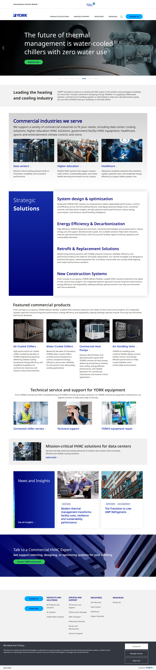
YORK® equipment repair (116, 428)
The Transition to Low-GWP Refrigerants (118, 510)
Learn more (51, 457)
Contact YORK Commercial (29, 561)
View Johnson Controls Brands (25, 4)
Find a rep (33, 608)
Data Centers (96, 607)
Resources (113, 16)
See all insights (25, 522)
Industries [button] (99, 16)
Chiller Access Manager (78, 612)
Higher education (68, 166)
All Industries (96, 602)
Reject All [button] (136, 660)
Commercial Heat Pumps (90, 348)
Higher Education (97, 616)
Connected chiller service (28, 428)
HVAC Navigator (75, 617)
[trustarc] (149, 667)
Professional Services (77, 621)
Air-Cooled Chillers (24, 346)
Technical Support (76, 633)
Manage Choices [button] (136, 653)
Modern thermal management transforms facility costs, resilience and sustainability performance (76, 515)
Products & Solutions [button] (59, 16)
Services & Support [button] (81, 16)
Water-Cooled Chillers (59, 346)
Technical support (68, 428)
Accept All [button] (137, 646)
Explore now (33, 58)
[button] (4, 48)
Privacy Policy (7, 667)
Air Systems (51, 612)
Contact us (134, 16)
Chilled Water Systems (55, 617)
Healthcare (108, 166)
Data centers (21, 166)
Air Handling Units (124, 346)
